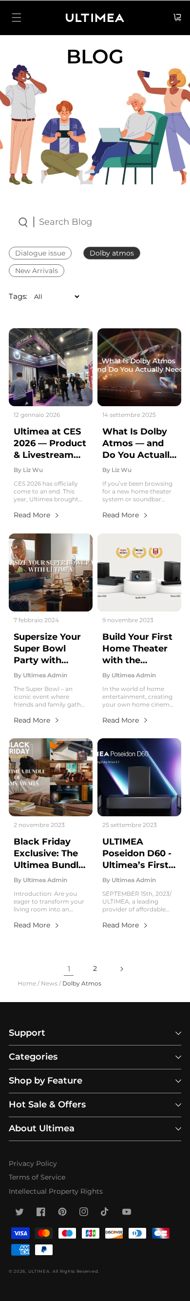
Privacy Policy (33, 1163)
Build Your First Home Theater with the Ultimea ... (137, 649)
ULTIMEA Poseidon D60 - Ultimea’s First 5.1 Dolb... (136, 853)
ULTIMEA (39, 1271)
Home (27, 983)
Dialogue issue (40, 253)
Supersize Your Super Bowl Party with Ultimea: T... (47, 649)
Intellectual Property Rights (56, 1191)
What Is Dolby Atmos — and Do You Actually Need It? (138, 443)
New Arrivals (36, 270)
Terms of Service (37, 1177)
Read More (32, 515)
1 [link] (69, 968)
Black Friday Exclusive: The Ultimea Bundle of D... (49, 853)
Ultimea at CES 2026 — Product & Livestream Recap (50, 443)
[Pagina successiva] (121, 969)
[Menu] (16, 17)
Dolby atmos (112, 253)
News (49, 983)
